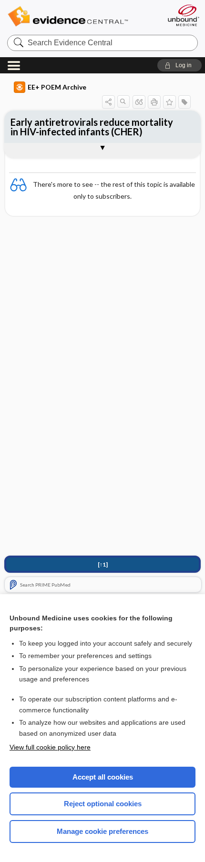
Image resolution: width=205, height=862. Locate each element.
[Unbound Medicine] (183, 15)
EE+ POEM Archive (57, 87)
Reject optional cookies (103, 804)
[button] (179, 65)
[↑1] (103, 564)
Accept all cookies (102, 777)
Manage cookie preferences (102, 831)
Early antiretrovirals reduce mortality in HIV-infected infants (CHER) (91, 126)
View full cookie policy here (50, 747)
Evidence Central (82, 16)
